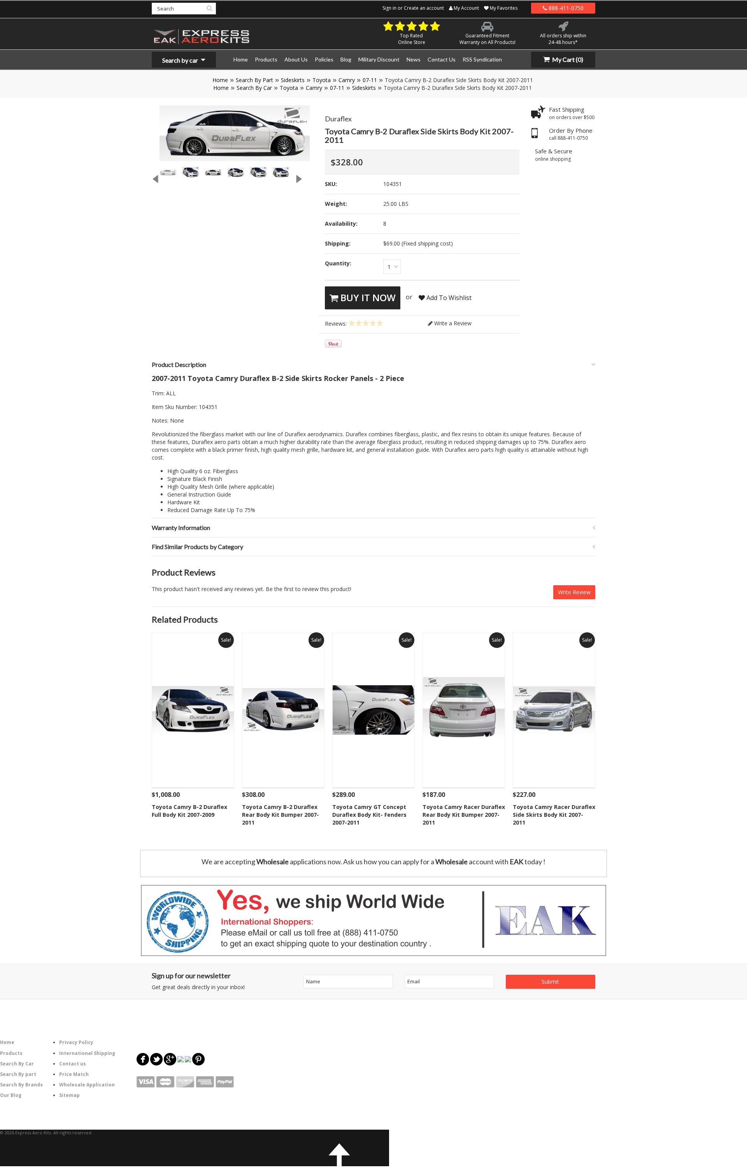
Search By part (18, 1074)
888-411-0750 (565, 8)
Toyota (321, 80)
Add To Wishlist (448, 297)
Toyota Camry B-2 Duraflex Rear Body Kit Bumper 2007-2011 (280, 814)
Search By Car (254, 87)
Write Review (574, 592)
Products (11, 1053)
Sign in (389, 8)
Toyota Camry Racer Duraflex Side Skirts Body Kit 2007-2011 (554, 814)
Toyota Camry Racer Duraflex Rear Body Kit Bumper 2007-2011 (464, 814)
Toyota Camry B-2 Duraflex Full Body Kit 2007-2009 (189, 810)
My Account (465, 8)
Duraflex (338, 118)
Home (220, 80)
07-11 (370, 80)
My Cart (567, 59)
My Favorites (503, 8)
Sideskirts (293, 80)
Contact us (72, 1063)
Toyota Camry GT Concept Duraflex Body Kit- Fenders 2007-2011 (369, 814)
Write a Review (452, 323)
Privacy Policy (76, 1042)
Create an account (424, 8)
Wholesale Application (87, 1084)
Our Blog (10, 1095)
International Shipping (87, 1053)
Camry (346, 80)
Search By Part (254, 80)
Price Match (74, 1074)
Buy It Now (367, 297)
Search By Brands (21, 1084)
